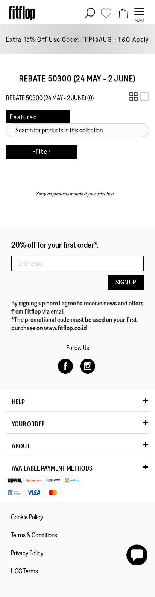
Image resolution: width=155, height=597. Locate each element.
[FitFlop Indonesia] (22, 13)
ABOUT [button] (21, 446)
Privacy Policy (27, 553)
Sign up (125, 282)
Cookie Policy (27, 517)
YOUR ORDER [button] (28, 424)
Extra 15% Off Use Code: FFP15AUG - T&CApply (77, 39)
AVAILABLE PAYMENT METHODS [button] (52, 468)
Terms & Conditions (34, 535)
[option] (77, 39)
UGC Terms (24, 571)
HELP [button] (18, 402)
